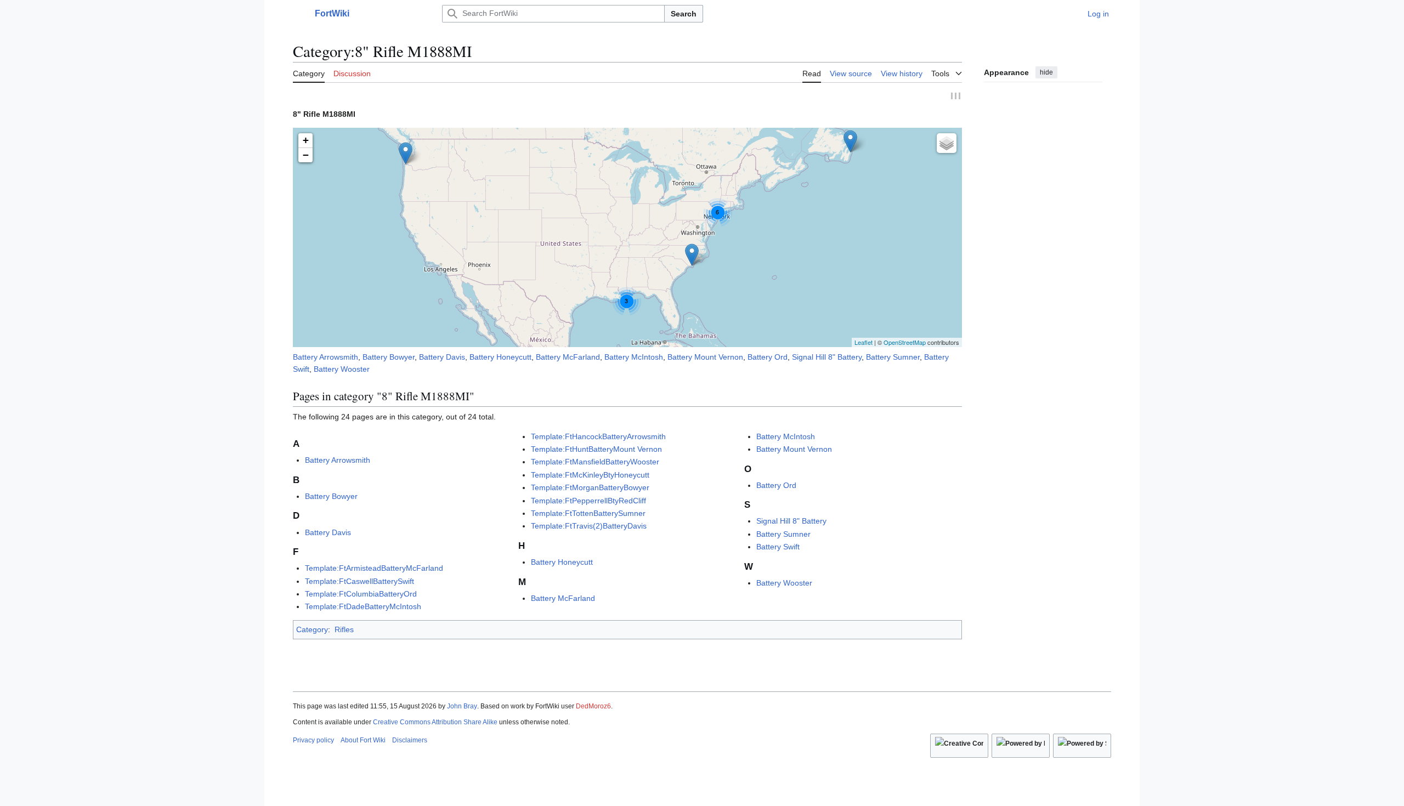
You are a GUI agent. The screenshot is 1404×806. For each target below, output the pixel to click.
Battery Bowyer (389, 357)
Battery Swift (778, 546)
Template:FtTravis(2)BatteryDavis (589, 525)
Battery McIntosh (633, 357)
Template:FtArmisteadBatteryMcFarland (374, 568)
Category (312, 629)
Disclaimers (409, 740)
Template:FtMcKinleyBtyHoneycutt (590, 474)
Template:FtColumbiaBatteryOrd (361, 593)
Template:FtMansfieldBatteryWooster (595, 461)
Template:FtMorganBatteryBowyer (590, 487)
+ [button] (306, 140)
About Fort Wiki (363, 740)
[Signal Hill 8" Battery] (850, 141)
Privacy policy (313, 740)
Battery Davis (442, 357)
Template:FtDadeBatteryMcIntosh (363, 606)
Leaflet (863, 342)
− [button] (306, 155)
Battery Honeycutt (500, 357)
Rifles (344, 629)
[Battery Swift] (692, 254)
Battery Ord (768, 357)
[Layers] (946, 143)
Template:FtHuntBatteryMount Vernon (596, 449)
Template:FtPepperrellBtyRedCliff (588, 500)
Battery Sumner (893, 357)
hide (1046, 72)
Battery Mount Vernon (705, 357)
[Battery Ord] (405, 153)
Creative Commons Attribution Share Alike (435, 722)
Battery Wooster (342, 369)
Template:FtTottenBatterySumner (588, 513)
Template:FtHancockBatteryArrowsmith (598, 436)
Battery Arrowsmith (325, 357)
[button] (298, 13)
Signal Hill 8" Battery (827, 357)
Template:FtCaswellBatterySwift (359, 581)
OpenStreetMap (905, 342)
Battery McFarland (568, 357)
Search (684, 13)
